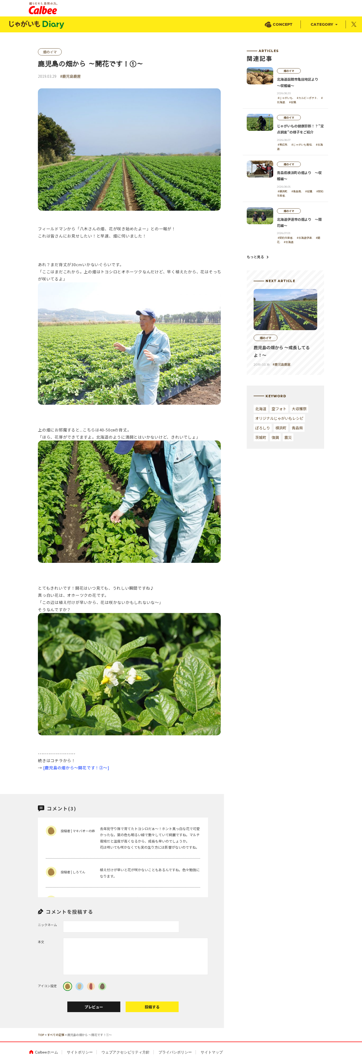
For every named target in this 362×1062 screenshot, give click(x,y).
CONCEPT (283, 24)
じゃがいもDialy (37, 24)
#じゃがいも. (285, 98)
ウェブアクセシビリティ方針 (125, 1052)
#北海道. (289, 242)
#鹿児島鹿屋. (282, 364)
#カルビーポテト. (307, 98)
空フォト (279, 408)
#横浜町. (283, 191)
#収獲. (309, 191)
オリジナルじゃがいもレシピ (279, 418)
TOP (41, 1035)
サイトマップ (212, 1052)
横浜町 (280, 427)
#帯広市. (283, 144)
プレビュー (94, 1006)
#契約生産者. (285, 238)
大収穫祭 (299, 408)
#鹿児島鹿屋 (70, 76)
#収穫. (293, 102)
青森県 (297, 427)
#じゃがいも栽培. (302, 144)
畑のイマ (50, 51)
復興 (275, 437)
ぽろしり (262, 427)
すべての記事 (55, 1035)
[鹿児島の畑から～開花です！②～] (76, 767)
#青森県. (297, 191)
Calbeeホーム (46, 1052)
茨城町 (260, 437)
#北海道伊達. (304, 238)
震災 (288, 437)
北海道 (260, 408)
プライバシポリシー (175, 1052)
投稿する (152, 1006)
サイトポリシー (80, 1052)
